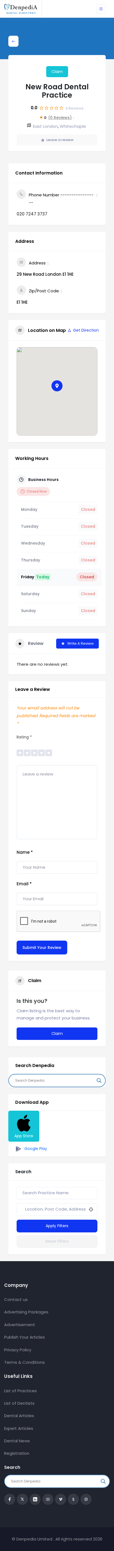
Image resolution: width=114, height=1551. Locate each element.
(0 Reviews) (60, 117)
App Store (23, 1136)
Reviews (75, 108)
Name (25, 852)
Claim (57, 71)
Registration (16, 1453)
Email (24, 884)
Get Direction (86, 330)
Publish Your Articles (24, 1337)
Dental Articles (19, 1416)
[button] (57, 385)
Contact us (16, 1299)
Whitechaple (73, 126)
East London (45, 126)
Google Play (35, 1148)
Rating (24, 737)
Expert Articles (18, 1428)
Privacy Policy (17, 1350)
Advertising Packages (26, 1312)
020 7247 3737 (32, 214)
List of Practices (20, 1391)
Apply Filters (57, 1226)
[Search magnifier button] (99, 1080)
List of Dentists (19, 1403)
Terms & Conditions (24, 1362)
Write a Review (80, 643)
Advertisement (19, 1325)
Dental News (17, 1441)
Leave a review (60, 139)
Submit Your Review (41, 947)
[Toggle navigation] (101, 9)
